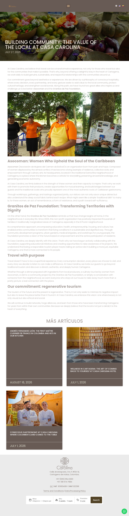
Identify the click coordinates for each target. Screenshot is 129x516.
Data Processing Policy (75, 491)
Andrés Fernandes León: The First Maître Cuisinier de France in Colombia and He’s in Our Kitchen (33, 333)
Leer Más (15, 338)
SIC (51, 486)
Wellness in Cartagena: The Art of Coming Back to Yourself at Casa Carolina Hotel (93, 370)
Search (96, 500)
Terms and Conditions (53, 491)
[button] (68, 6)
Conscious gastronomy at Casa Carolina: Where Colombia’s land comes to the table (34, 433)
